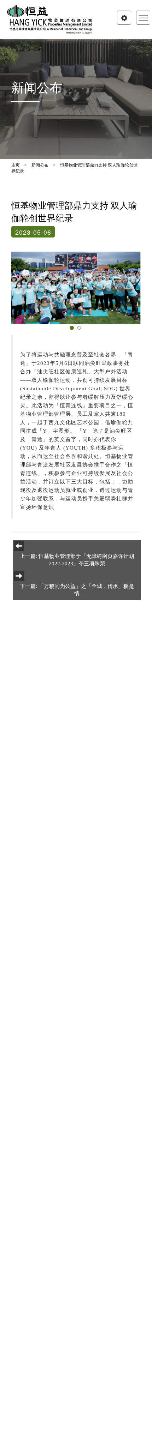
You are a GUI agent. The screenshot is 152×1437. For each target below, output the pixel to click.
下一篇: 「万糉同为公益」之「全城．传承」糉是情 (77, 589)
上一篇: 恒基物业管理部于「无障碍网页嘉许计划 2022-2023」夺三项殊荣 (77, 559)
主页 (15, 165)
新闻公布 (39, 165)
